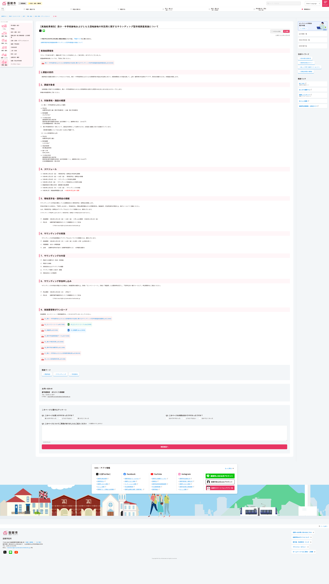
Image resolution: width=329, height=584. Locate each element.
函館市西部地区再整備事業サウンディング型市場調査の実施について (62, 42)
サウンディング (61, 374)
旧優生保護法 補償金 (306, 71)
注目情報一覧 (303, 34)
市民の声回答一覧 (304, 40)
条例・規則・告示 (15, 32)
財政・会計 (14, 54)
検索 (287, 31)
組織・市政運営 (15, 44)
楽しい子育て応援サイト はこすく (310, 67)
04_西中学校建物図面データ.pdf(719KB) (57, 336)
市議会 (12, 29)
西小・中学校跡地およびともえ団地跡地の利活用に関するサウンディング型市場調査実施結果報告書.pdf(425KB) (79, 63)
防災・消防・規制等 (35, 3)
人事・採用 (14, 50)
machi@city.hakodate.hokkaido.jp (59, 396)
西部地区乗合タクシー (307, 63)
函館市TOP (4, 16)
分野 (24, 16)
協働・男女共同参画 (16, 61)
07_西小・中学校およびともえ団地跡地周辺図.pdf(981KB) (62, 353)
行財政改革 (14, 47)
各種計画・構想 (15, 57)
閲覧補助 (23, 3)
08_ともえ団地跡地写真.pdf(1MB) (55, 359)
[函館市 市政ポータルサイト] (9, 3)
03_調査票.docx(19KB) (78, 330)
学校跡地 (75, 374)
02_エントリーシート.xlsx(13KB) (81, 324)
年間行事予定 (303, 46)
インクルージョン (15, 64)
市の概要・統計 (15, 25)
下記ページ (77, 39)
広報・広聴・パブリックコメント (42, 16)
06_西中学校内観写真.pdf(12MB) (55, 347)
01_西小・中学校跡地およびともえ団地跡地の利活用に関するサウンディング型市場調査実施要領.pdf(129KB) (78, 318)
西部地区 (47, 374)
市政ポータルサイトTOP (14, 16)
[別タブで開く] (40, 30)
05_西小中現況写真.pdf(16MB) (54, 342)
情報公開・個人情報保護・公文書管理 (20, 36)
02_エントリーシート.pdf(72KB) (55, 324)
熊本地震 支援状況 (306, 58)
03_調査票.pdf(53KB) (51, 330)
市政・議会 (29, 16)
